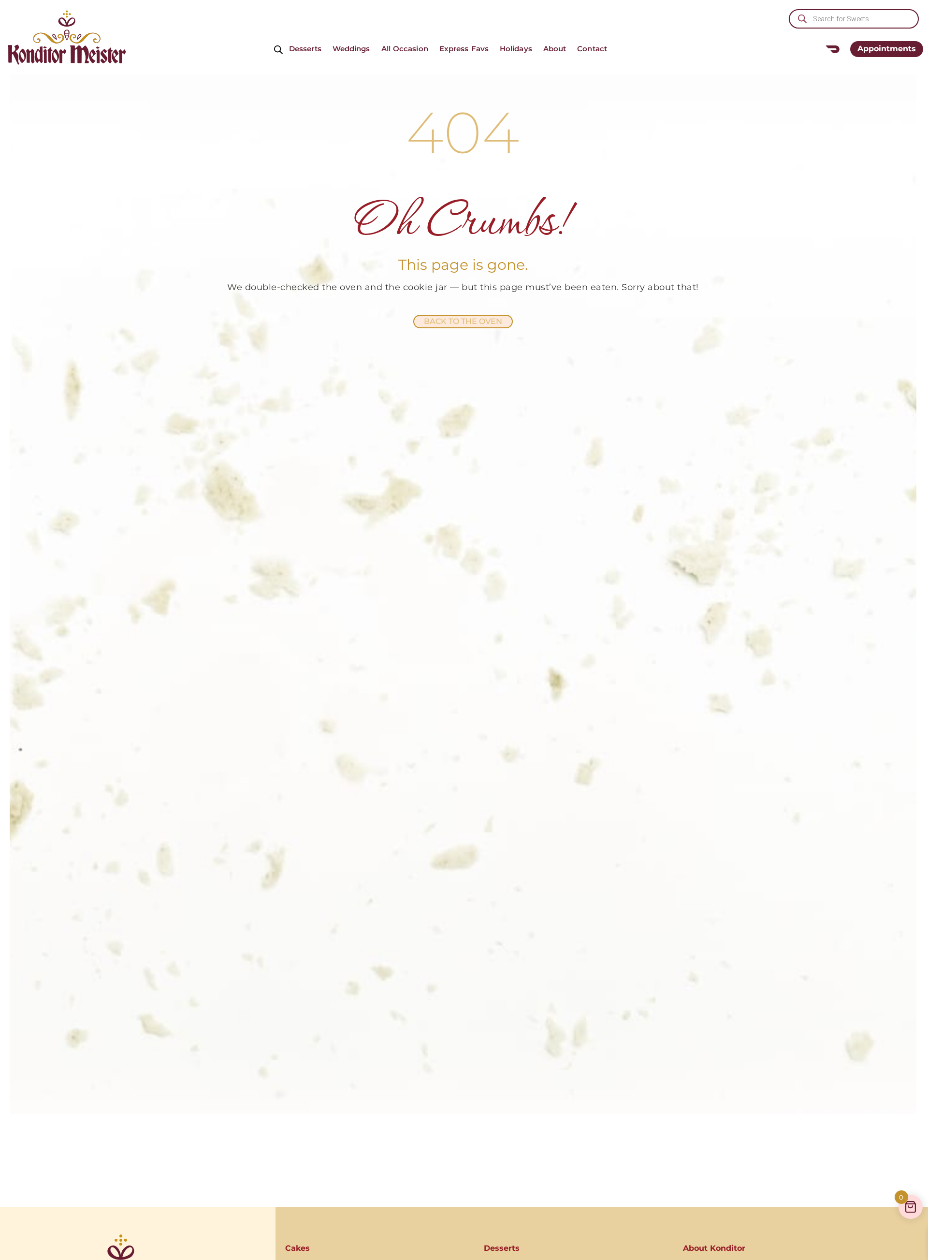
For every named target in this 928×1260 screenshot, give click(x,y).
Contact (592, 48)
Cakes (297, 1248)
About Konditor (714, 1248)
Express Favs (464, 48)
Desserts (305, 48)
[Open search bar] (278, 49)
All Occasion (404, 48)
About (554, 48)
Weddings (351, 48)
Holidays (516, 48)
